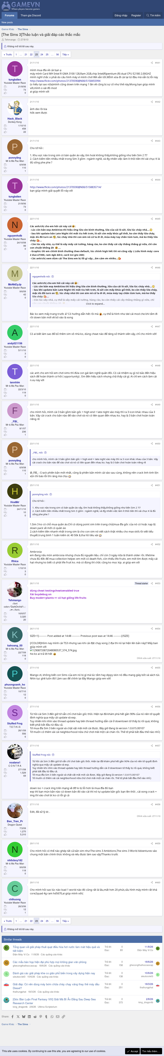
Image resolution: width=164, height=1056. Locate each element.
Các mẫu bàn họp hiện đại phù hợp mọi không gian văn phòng (49, 962)
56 (57, 54)
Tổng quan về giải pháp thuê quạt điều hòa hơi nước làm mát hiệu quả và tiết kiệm (56, 949)
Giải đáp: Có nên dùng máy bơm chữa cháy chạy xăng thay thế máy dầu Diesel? (56, 986)
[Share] (152, 63)
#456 (157, 706)
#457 (157, 745)
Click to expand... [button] (95, 303)
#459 (157, 843)
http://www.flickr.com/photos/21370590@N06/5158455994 (65, 81)
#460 (157, 882)
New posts (7, 22)
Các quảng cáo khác (51, 954)
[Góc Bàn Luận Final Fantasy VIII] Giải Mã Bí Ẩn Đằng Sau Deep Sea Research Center (54, 1001)
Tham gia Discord (31, 15)
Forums (9, 15)
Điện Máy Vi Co (21, 954)
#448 (157, 365)
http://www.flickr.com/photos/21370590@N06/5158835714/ (65, 187)
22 (31, 54)
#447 (157, 326)
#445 (157, 218)
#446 (157, 267)
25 (47, 54)
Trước (9, 54)
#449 (157, 404)
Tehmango (10, 39)
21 (26, 54)
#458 (157, 804)
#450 (157, 443)
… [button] (21, 54)
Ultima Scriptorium (47, 1006)
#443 (157, 140)
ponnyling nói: (40, 494)
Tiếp (64, 54)
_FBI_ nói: (37, 452)
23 (36, 54)
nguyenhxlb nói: (41, 276)
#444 (157, 179)
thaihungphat (19, 991)
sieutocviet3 (19, 976)
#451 (157, 485)
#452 (157, 544)
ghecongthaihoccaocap (25, 965)
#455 (157, 667)
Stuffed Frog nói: (41, 754)
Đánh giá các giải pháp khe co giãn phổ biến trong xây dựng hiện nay (54, 973)
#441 (157, 62)
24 (42, 54)
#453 (157, 583)
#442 (157, 101)
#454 (157, 628)
